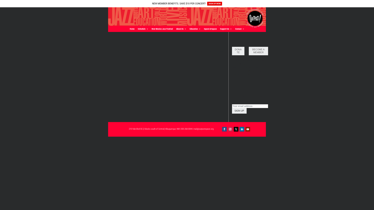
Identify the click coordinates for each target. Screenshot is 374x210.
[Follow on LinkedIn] (242, 129)
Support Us (224, 29)
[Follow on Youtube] (247, 129)
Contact (238, 29)
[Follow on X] (236, 129)
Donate (238, 51)
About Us (179, 29)
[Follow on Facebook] (224, 129)
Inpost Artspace (210, 29)
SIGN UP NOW (215, 3)
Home (132, 29)
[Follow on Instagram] (230, 129)
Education (194, 29)
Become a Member (258, 51)
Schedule (142, 29)
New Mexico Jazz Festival (162, 29)
